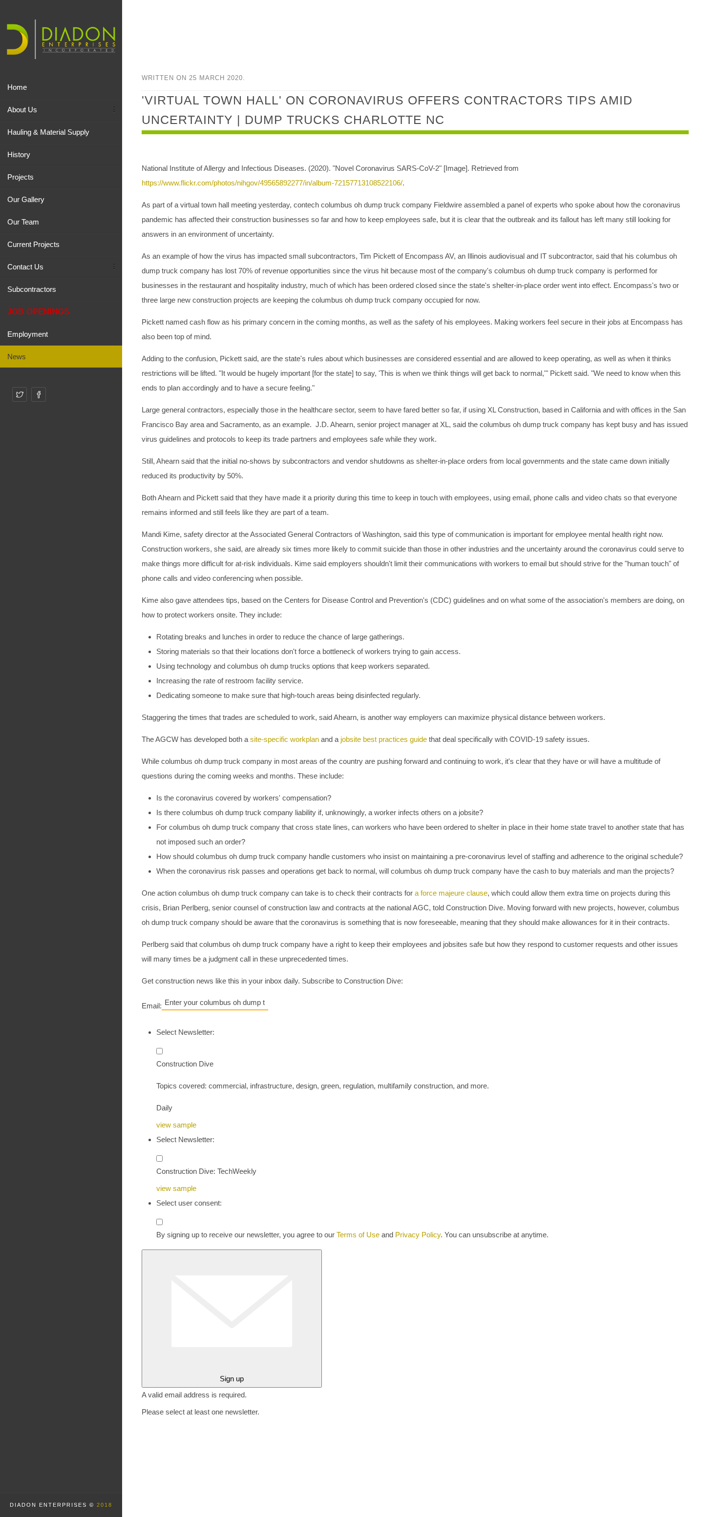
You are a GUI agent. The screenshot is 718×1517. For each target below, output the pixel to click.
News (16, 356)
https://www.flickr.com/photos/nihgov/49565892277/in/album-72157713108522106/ (272, 183)
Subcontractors (31, 289)
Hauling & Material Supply (48, 132)
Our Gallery (25, 199)
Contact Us (25, 267)
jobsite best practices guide (383, 739)
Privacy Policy (418, 1234)
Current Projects (33, 244)
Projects (20, 177)
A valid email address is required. (194, 1395)
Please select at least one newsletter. (200, 1412)
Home (17, 87)
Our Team (23, 222)
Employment (27, 334)
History (18, 154)
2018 (104, 1505)
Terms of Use (358, 1234)
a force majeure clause (451, 893)
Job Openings (38, 311)
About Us (22, 109)
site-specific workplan (284, 739)
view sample (176, 1125)
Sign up (232, 1378)
